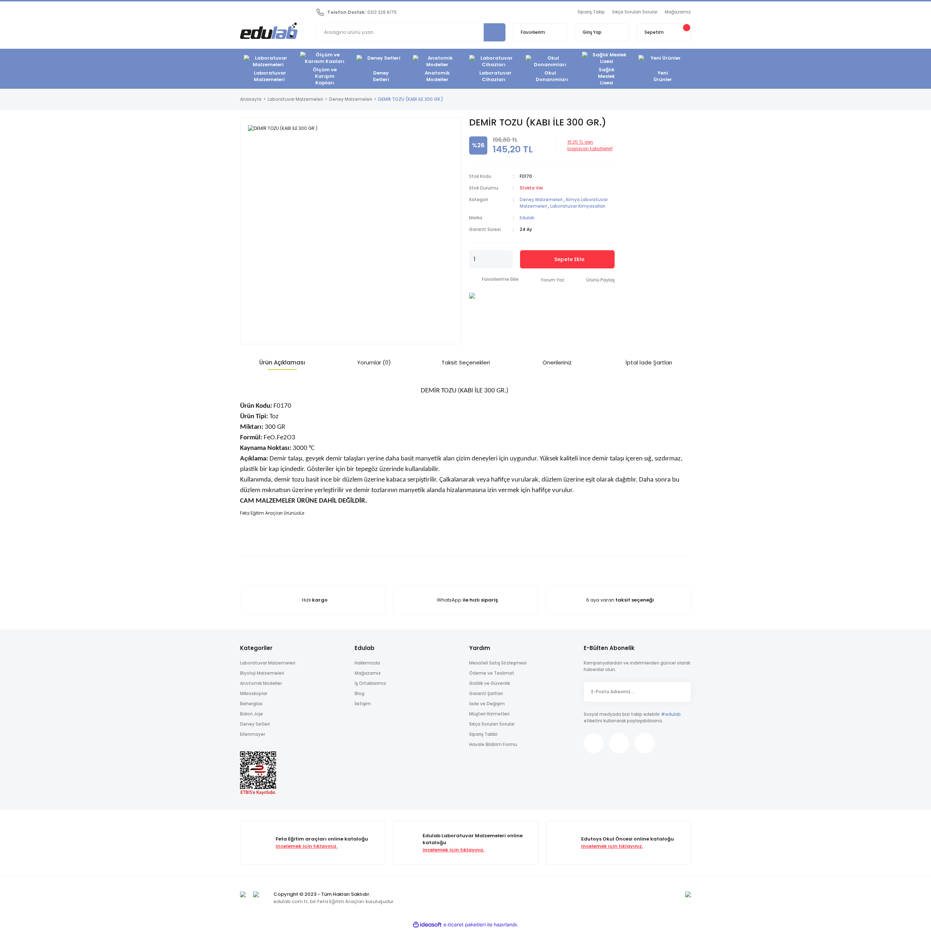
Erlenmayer (252, 734)
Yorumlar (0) (374, 362)
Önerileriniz (557, 362)
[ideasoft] (427, 924)
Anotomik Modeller (261, 683)
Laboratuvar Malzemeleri (267, 663)
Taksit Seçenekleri (465, 362)
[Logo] (268, 32)
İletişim (363, 704)
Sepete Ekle (569, 259)
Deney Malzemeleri (541, 199)
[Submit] (682, 692)
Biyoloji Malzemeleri (262, 673)
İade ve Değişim (487, 704)
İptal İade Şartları (649, 362)
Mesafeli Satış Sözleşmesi (498, 663)
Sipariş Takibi (483, 734)
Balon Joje (251, 714)
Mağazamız (678, 12)
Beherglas (251, 704)
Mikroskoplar (253, 693)
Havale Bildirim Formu (493, 744)
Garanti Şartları (486, 693)
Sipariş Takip (591, 12)
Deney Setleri (255, 724)
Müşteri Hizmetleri (489, 714)
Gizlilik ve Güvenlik (489, 683)
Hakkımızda (367, 663)
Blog (359, 693)
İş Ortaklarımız (370, 683)
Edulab (527, 218)
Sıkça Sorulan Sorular (635, 12)
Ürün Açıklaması (282, 362)
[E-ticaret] (464, 925)
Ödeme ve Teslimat (491, 673)
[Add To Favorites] (494, 279)
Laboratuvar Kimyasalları (577, 206)
